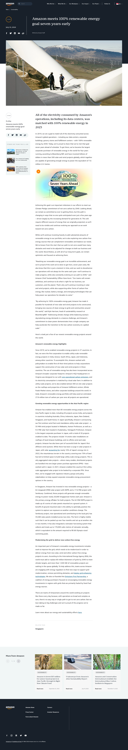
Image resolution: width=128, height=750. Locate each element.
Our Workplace (73, 3)
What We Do (61, 3)
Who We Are (50, 3)
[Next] (18, 661)
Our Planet (95, 3)
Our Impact (85, 3)
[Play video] (38, 171)
